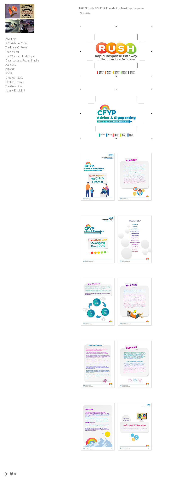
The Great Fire (13, 86)
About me (10, 39)
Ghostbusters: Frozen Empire (22, 60)
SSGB (8, 73)
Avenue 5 (10, 64)
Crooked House (14, 77)
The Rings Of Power (16, 47)
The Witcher (12, 51)
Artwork (10, 69)
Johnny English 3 (15, 90)
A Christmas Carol (16, 43)
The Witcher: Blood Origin (20, 56)
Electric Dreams (14, 82)
